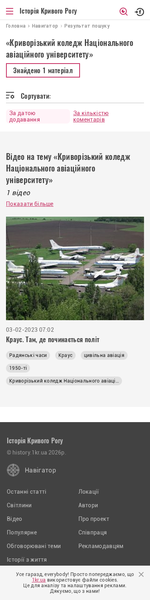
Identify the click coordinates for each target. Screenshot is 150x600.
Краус (65, 355)
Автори (88, 505)
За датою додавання (24, 116)
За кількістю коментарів (91, 116)
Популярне (22, 532)
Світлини (19, 505)
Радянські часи (28, 355)
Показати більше (30, 204)
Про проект (94, 519)
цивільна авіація (104, 355)
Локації (88, 491)
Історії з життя (27, 559)
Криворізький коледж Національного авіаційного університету (65, 381)
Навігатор (40, 470)
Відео (14, 519)
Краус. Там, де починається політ (52, 339)
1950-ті (18, 368)
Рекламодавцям (101, 546)
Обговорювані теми (34, 546)
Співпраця (92, 532)
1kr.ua (39, 580)
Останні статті (26, 491)
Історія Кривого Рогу (48, 11)
